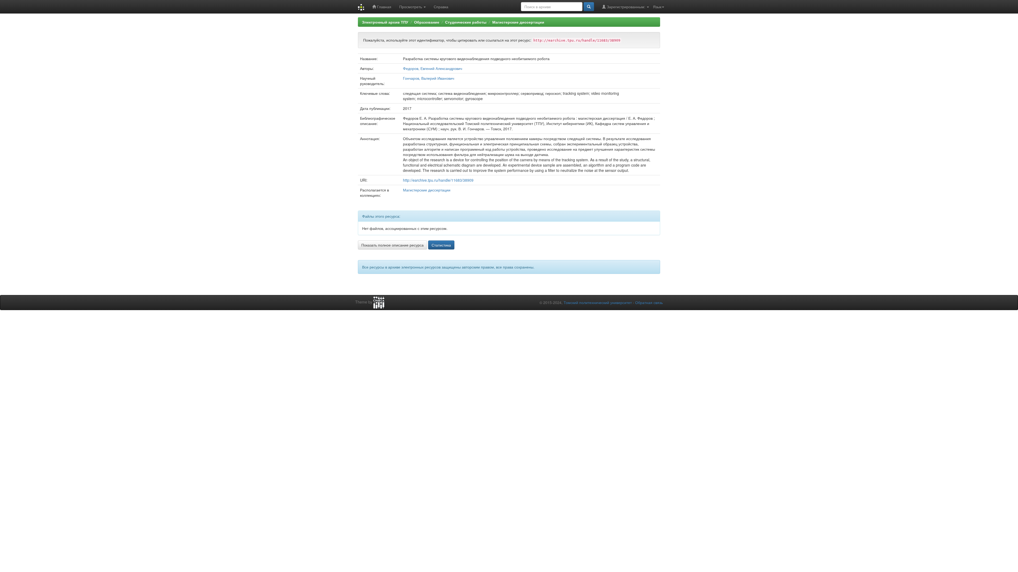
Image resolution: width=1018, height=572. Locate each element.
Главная (383, 6)
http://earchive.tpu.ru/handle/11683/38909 (438, 180)
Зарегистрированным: (626, 6)
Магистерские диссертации (518, 22)
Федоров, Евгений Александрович (432, 68)
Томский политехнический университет (598, 302)
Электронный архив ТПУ (385, 22)
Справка (441, 6)
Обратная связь (649, 302)
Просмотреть (411, 6)
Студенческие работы (465, 22)
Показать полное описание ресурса (392, 245)
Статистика (441, 245)
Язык (657, 6)
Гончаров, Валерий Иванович (428, 78)
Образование (426, 22)
